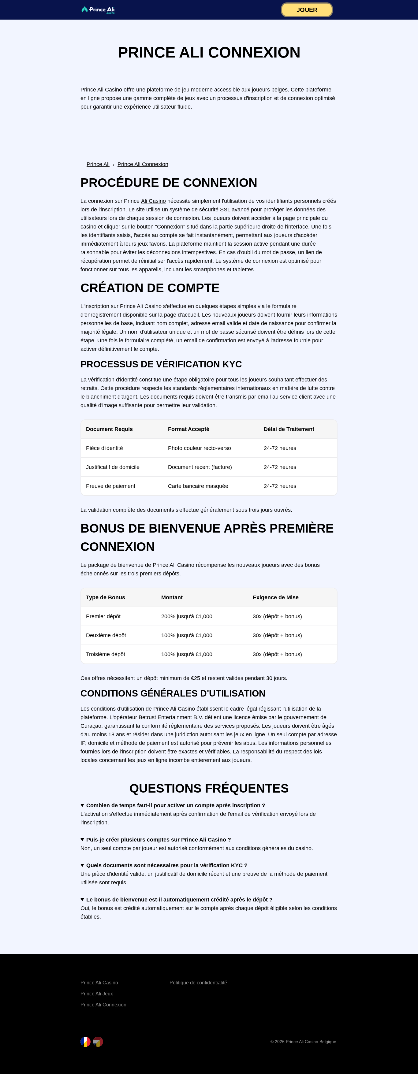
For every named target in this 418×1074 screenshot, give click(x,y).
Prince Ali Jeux (96, 993)
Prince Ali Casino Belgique (311, 1041)
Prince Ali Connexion (103, 1004)
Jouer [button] (307, 9)
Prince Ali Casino (99, 982)
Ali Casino (153, 201)
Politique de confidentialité (198, 982)
